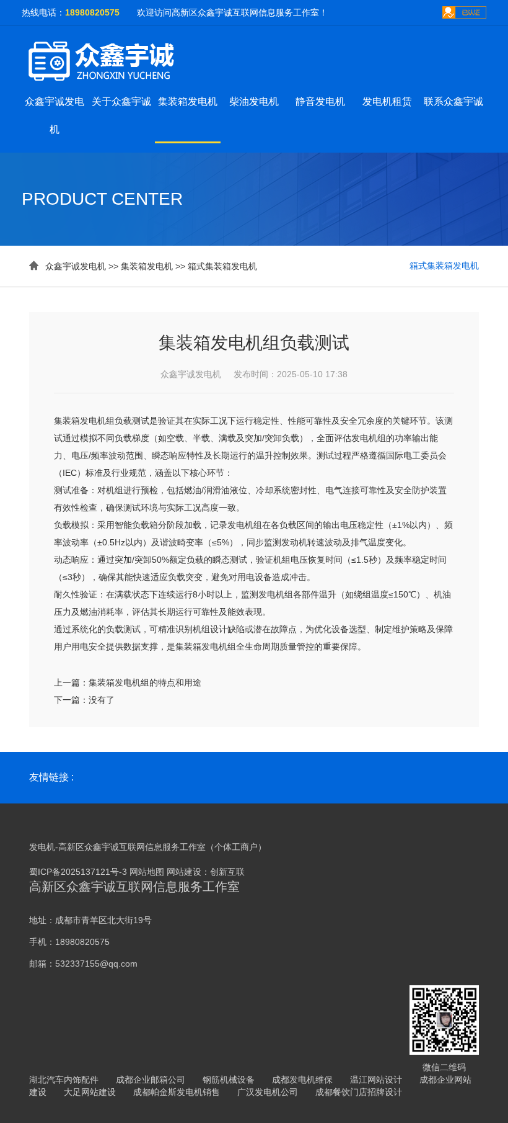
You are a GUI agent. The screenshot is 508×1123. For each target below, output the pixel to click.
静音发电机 (320, 101)
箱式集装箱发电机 (222, 266)
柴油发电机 (254, 101)
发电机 (42, 847)
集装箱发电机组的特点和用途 (145, 682)
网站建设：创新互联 (206, 872)
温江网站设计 (376, 1080)
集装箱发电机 (187, 101)
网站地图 (146, 872)
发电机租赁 (387, 101)
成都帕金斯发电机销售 (176, 1092)
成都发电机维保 (302, 1080)
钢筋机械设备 (229, 1080)
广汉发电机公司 (267, 1092)
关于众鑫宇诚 (121, 101)
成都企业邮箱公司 (150, 1080)
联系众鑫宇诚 (453, 101)
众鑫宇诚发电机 (75, 266)
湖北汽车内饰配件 (64, 1080)
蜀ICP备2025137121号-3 (78, 872)
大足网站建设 (90, 1092)
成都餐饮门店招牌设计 (358, 1092)
